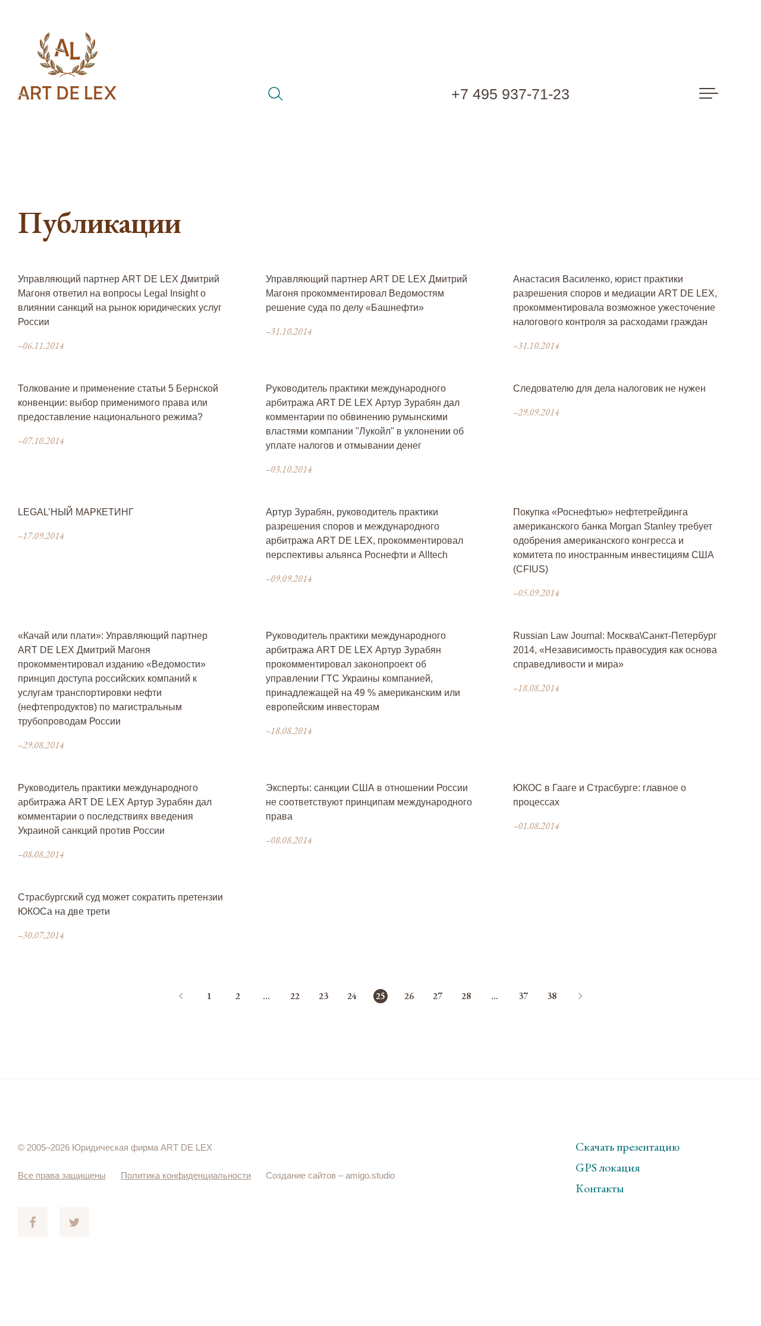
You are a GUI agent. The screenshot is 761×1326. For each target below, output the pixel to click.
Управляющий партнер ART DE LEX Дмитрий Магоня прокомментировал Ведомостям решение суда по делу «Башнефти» (366, 293)
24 (352, 996)
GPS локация (608, 1167)
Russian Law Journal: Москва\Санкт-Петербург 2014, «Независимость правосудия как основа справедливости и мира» (615, 650)
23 (323, 996)
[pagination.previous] (181, 996)
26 (409, 996)
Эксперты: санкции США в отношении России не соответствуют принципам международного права (369, 802)
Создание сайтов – (305, 1175)
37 (523, 996)
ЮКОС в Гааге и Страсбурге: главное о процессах (599, 795)
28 (466, 996)
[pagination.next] (580, 996)
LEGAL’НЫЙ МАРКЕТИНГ (76, 512)
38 (551, 996)
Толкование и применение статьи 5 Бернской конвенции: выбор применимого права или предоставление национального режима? (118, 402)
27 (437, 996)
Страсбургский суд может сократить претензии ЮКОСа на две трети (120, 904)
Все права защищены (62, 1175)
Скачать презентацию (628, 1146)
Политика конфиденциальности (186, 1175)
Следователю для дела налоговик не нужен (609, 388)
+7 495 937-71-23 (510, 94)
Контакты (600, 1188)
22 (295, 996)
